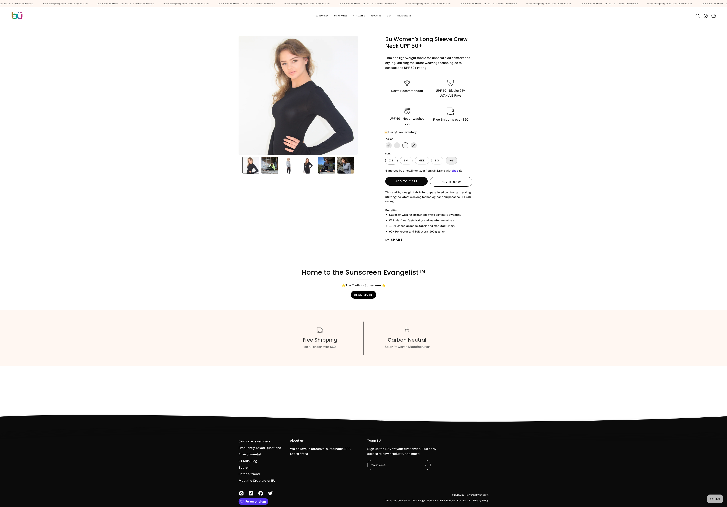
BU (463, 494)
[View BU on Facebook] (260, 493)
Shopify (483, 494)
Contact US (463, 500)
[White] (405, 145)
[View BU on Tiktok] (250, 493)
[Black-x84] (397, 145)
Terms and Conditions (397, 500)
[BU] (17, 16)
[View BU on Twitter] (270, 493)
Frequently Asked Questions (260, 448)
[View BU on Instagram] (241, 493)
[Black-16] (389, 145)
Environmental (250, 454)
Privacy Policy (480, 500)
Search (244, 467)
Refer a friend (249, 474)
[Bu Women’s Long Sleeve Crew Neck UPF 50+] (250, 165)
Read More (363, 295)
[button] (340, 15)
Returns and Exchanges (441, 500)
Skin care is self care (254, 441)
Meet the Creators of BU (257, 480)
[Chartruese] (414, 145)
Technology (418, 500)
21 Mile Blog (248, 461)
